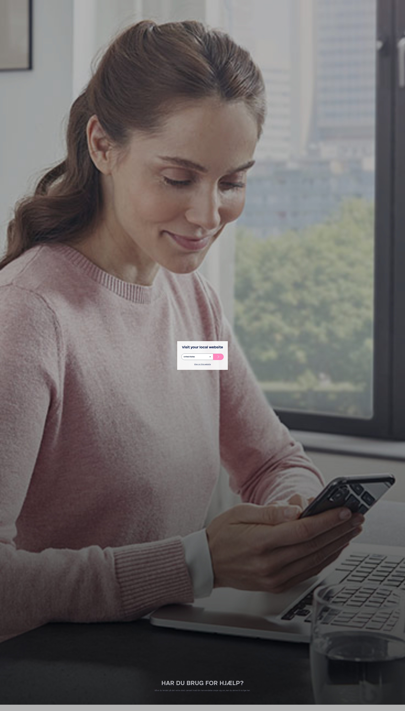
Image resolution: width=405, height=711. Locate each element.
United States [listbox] (189, 357)
